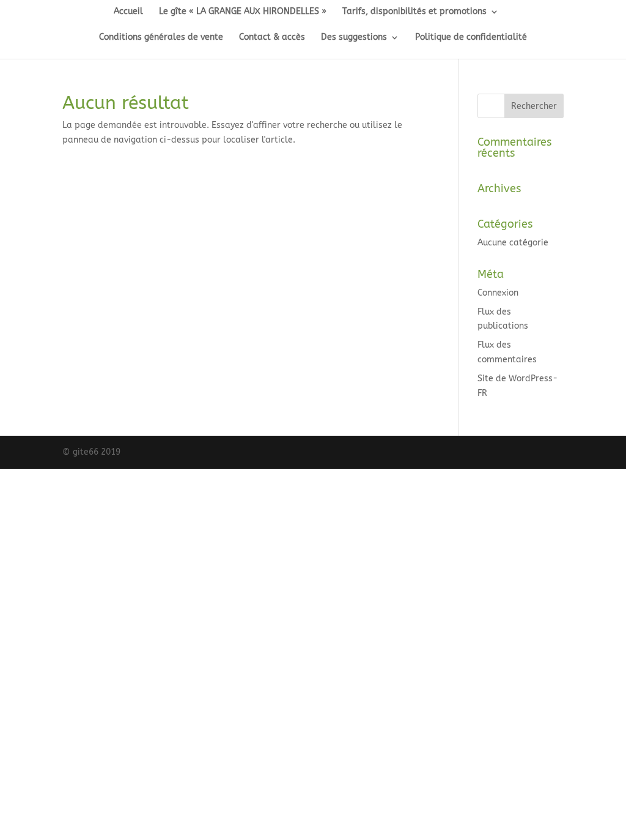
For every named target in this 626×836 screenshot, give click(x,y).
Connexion (497, 293)
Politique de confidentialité (471, 37)
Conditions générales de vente (161, 37)
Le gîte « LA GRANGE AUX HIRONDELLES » (242, 12)
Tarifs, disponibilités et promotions (414, 12)
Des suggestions (354, 37)
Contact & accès (272, 37)
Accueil (128, 12)
